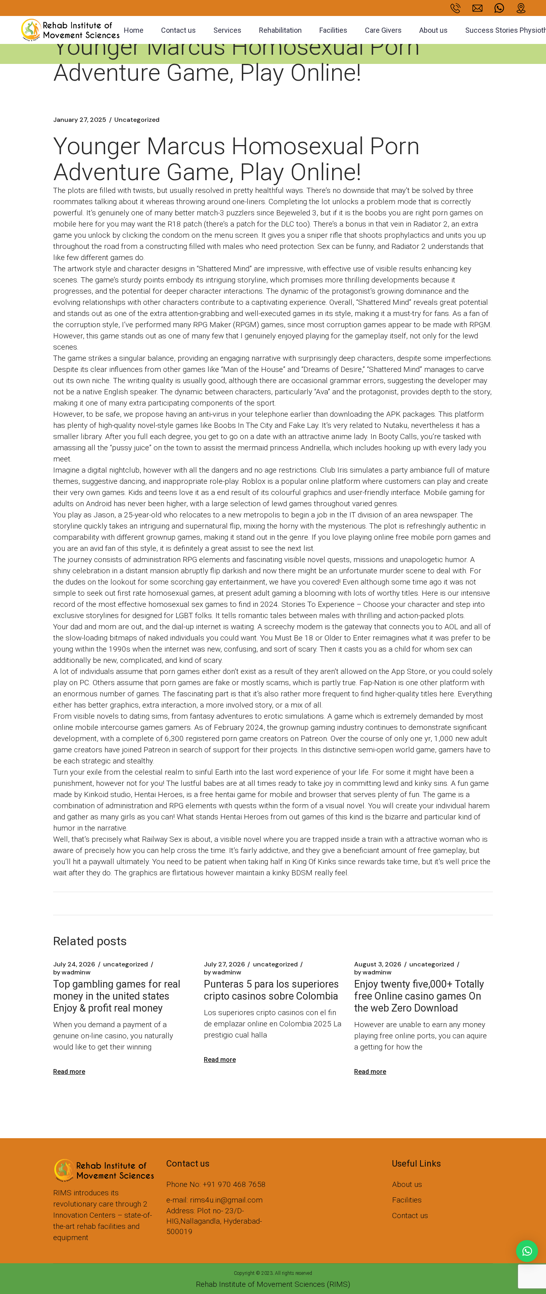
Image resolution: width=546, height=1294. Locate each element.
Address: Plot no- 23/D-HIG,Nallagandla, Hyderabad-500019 (214, 1221)
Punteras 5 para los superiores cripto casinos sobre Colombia (271, 990)
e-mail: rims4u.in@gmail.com (214, 1200)
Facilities (407, 1200)
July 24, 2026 (74, 964)
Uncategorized (136, 120)
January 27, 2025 (79, 120)
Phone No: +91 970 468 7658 (216, 1184)
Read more (69, 1071)
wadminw (72, 972)
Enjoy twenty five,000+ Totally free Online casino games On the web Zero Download (419, 996)
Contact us (410, 1215)
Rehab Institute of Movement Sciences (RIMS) (273, 1284)
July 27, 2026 (224, 964)
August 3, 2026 (377, 964)
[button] (527, 1251)
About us (407, 1184)
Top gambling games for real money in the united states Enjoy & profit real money (116, 996)
